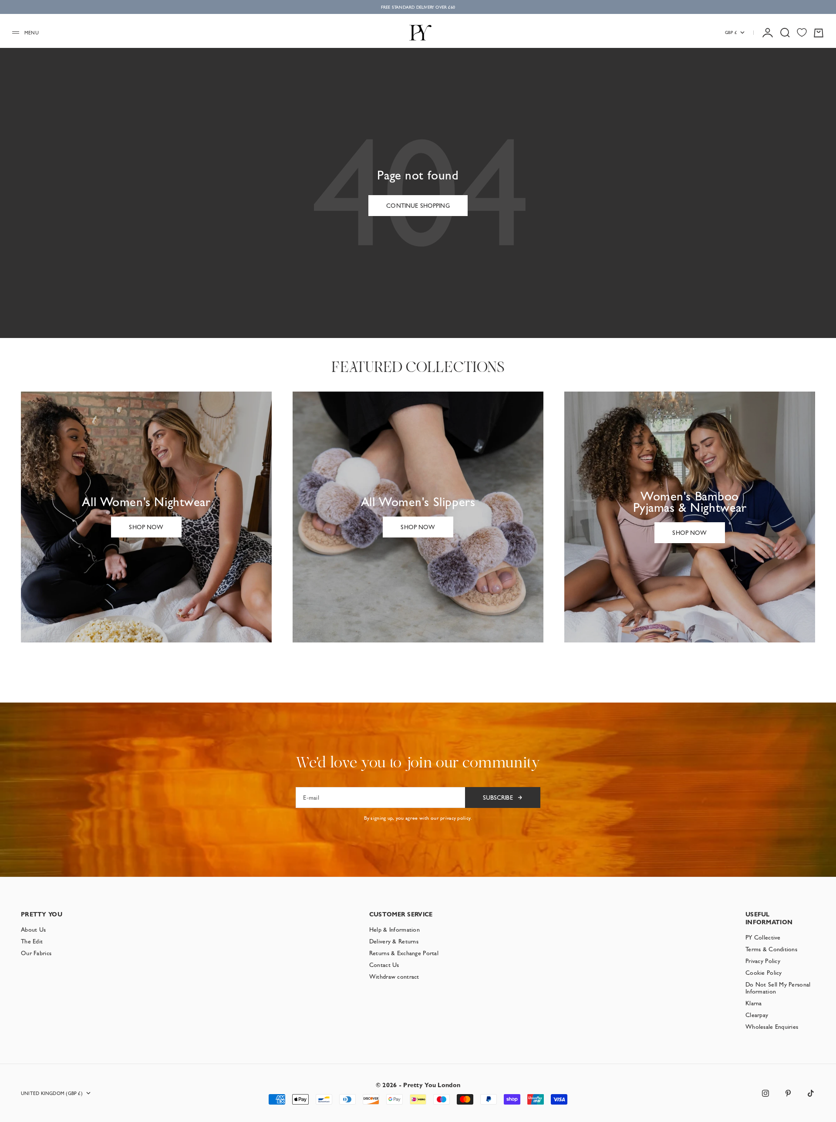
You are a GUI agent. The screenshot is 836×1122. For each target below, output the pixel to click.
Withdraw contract (394, 976)
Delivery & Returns (393, 941)
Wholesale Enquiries (771, 1027)
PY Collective (763, 937)
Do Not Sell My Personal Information (777, 988)
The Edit (32, 941)
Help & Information (394, 929)
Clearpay (756, 1015)
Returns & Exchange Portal (403, 953)
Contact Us (384, 965)
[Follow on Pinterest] (788, 1093)
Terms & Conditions (771, 949)
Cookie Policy (763, 973)
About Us (33, 929)
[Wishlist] (801, 32)
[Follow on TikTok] (810, 1093)
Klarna (753, 1003)
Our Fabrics (36, 953)
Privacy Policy (762, 961)
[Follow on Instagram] (765, 1093)
